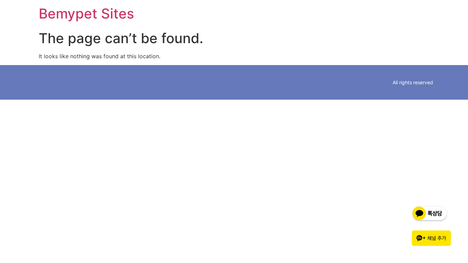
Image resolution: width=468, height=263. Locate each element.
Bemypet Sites (86, 13)
